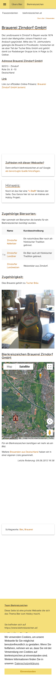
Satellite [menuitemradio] (24, 366)
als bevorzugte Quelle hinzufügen (22, 171)
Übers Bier (41, 18)
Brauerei (28, 529)
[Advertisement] (28, 122)
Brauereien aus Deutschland (24, 451)
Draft (33, 191)
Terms (51, 438)
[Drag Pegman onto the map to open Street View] (50, 432)
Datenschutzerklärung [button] (27, 663)
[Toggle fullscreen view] (50, 367)
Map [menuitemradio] (9, 366)
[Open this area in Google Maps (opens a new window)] (7, 437)
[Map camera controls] (50, 421)
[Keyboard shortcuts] (20, 438)
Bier (21, 529)
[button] (41, 663)
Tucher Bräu (32, 283)
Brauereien (50, 18)
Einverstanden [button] (28, 671)
